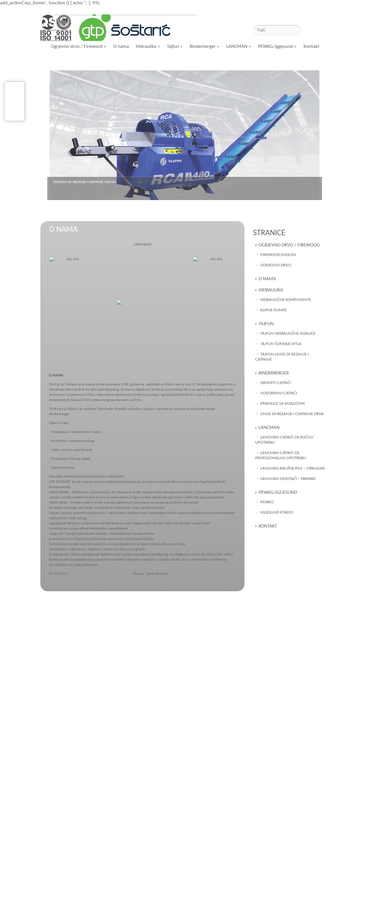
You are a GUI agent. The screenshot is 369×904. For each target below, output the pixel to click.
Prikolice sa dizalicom (282, 404)
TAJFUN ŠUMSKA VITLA (280, 344)
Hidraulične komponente (285, 300)
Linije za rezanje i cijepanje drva (292, 414)
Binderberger (204, 46)
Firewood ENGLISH (278, 255)
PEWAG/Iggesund (277, 46)
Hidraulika (148, 46)
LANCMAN (238, 46)
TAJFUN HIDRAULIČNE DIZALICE (287, 334)
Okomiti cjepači (275, 383)
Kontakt (311, 46)
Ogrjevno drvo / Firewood (78, 46)
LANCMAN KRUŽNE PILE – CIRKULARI (292, 468)
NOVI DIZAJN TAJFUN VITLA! (74, 182)
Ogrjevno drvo (275, 265)
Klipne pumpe (273, 310)
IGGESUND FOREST (276, 513)
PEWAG (266, 502)
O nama (121, 46)
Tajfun (175, 46)
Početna (63, 61)
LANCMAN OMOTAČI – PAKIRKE (288, 479)
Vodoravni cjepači (278, 393)
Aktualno (97, 61)
